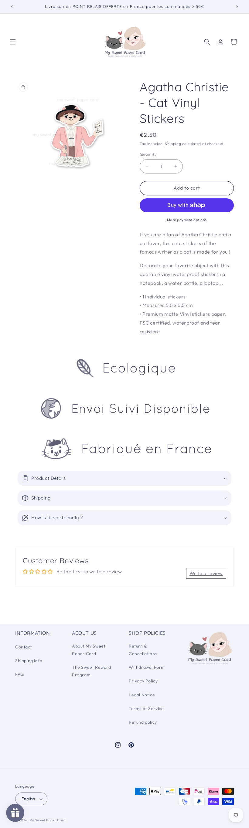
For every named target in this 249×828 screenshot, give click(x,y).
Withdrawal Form (147, 667)
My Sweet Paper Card (47, 820)
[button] (12, 42)
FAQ (19, 674)
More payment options (187, 219)
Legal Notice (142, 695)
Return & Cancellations (143, 649)
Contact (23, 647)
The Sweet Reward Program (91, 671)
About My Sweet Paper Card (88, 649)
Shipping (173, 143)
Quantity (148, 154)
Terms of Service (146, 708)
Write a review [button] (206, 573)
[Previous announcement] (12, 6)
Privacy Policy (143, 681)
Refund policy (143, 722)
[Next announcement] (237, 6)
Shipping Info (29, 660)
